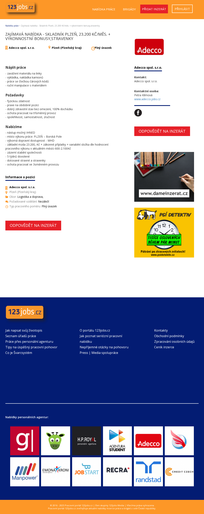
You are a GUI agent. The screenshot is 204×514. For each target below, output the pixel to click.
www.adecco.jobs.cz (147, 99)
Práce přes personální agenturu (29, 341)
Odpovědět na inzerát (33, 225)
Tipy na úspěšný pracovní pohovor (31, 347)
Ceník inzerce (164, 347)
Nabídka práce (103, 9)
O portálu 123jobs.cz (95, 330)
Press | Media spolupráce (99, 352)
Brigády (129, 9)
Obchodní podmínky (169, 336)
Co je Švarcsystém (18, 352)
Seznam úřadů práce (20, 336)
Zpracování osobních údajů (174, 341)
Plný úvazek (103, 48)
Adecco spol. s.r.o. (22, 48)
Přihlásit (182, 9)
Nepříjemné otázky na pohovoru (104, 347)
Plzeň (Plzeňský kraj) (67, 48)
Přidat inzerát (154, 9)
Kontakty (161, 330)
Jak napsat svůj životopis (23, 330)
